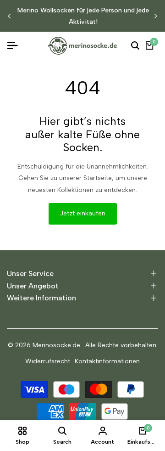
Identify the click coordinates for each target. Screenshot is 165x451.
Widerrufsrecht (47, 361)
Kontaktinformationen (107, 361)
